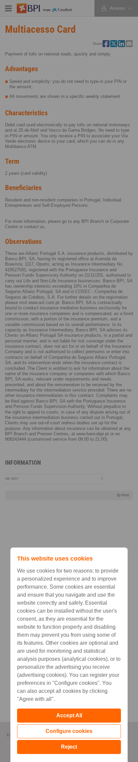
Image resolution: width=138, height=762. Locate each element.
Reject (69, 747)
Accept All (69, 715)
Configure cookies (69, 731)
